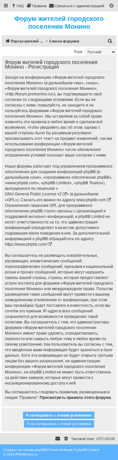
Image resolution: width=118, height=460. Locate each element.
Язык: (78, 52)
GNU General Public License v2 (33, 194)
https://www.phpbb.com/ (26, 244)
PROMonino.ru (26, 454)
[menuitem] (17, 6)
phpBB (40, 450)
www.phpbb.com (91, 200)
